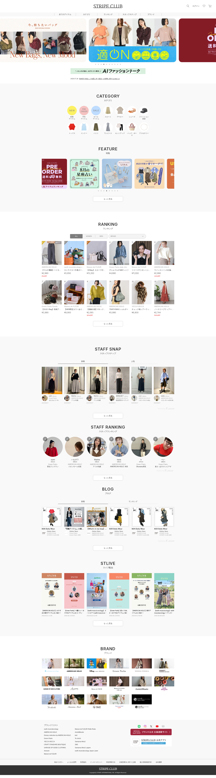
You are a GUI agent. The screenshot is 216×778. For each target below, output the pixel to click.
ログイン (196, 6)
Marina (73, 396)
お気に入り (204, 5)
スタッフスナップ (130, 14)
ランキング (108, 14)
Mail (163, 726)
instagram (145, 726)
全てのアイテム (65, 14)
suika (163, 396)
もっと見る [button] (108, 199)
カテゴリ (86, 14)
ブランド (151, 14)
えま (140, 396)
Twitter (151, 726)
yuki (50, 396)
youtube (157, 726)
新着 (83, 361)
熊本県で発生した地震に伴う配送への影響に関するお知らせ (99, 78)
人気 (133, 361)
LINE (139, 726)
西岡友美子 (120, 396)
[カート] (210, 5)
